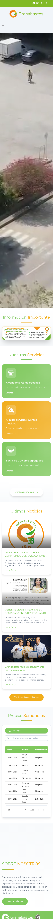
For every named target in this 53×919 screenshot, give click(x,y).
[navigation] (6, 333)
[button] (3, 26)
